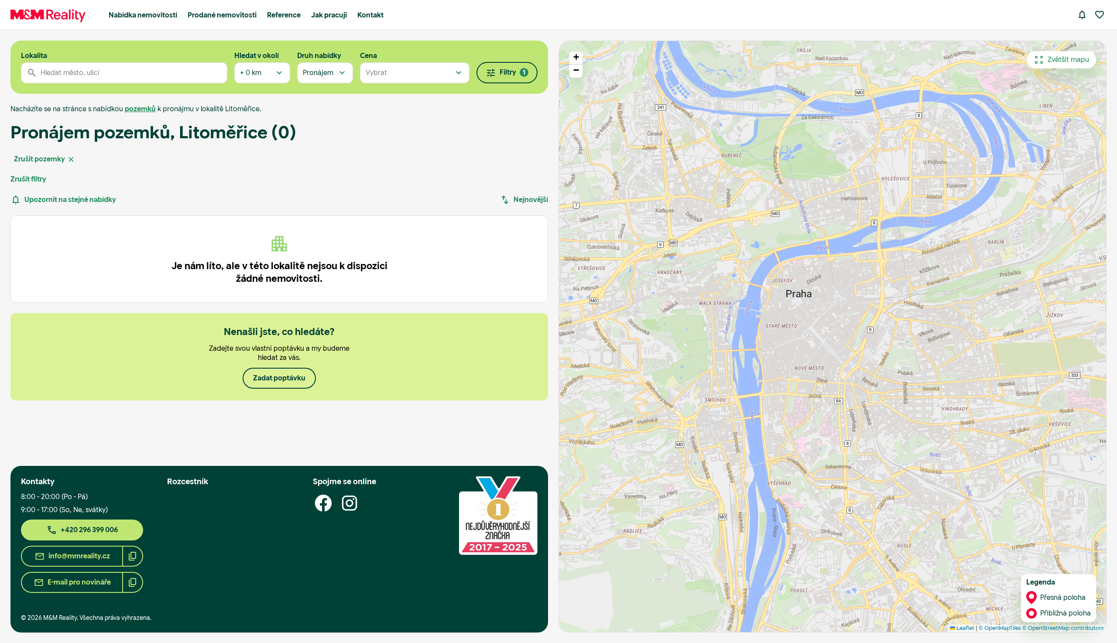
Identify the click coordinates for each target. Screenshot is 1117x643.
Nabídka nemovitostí (143, 15)
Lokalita (34, 55)
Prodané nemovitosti (222, 15)
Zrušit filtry (28, 179)
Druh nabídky (319, 55)
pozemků (140, 109)
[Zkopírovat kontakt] (132, 556)
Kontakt (370, 15)
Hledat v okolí (256, 55)
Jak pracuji (329, 15)
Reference (284, 15)
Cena (368, 55)
